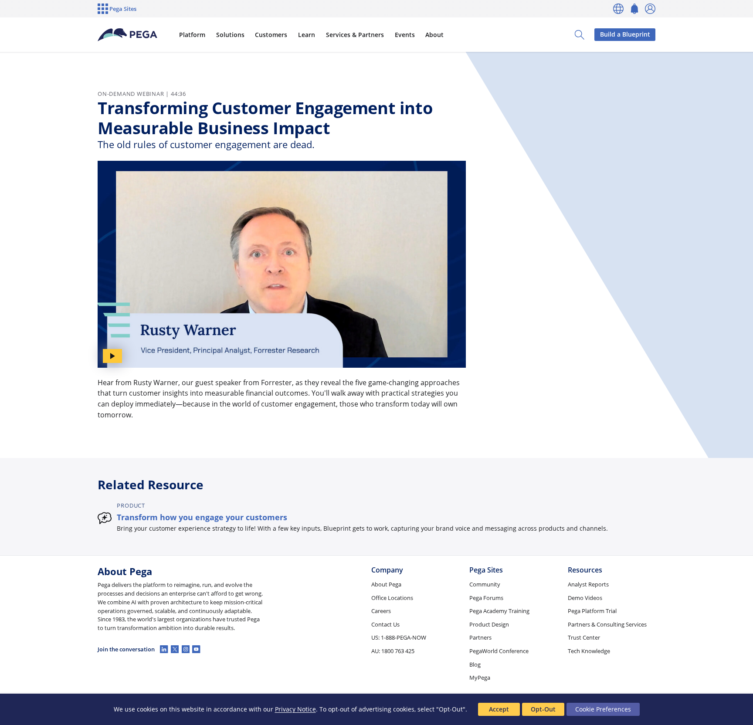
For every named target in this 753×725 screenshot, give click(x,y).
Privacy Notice (295, 709)
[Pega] (127, 34)
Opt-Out (543, 709)
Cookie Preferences (603, 709)
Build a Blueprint (625, 34)
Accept (499, 709)
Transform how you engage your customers (202, 517)
